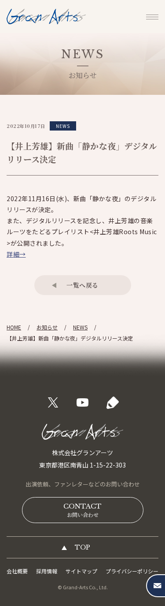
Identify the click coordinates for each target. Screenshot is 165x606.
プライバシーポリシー (132, 571)
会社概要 (17, 571)
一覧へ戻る (82, 285)
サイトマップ (81, 571)
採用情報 (46, 571)
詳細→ (16, 254)
